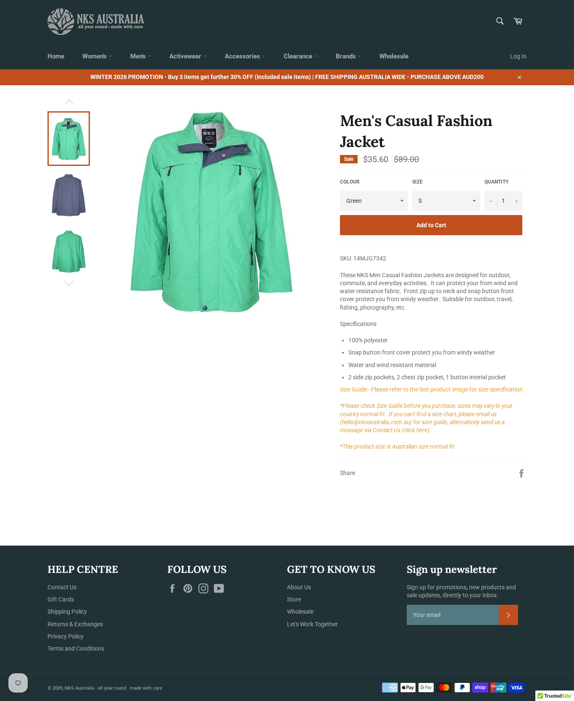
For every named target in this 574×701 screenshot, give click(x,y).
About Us (299, 587)
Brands (347, 56)
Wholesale (393, 56)
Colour (350, 182)
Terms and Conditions (75, 648)
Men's (138, 56)
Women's (95, 56)
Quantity (496, 182)
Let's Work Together (312, 624)
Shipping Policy (67, 611)
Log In (518, 56)
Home (55, 56)
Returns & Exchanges (75, 624)
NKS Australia (79, 688)
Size (417, 182)
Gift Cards (60, 599)
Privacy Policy (65, 636)
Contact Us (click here (400, 430)
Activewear (186, 56)
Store (294, 599)
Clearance (299, 56)
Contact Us (61, 587)
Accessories (243, 56)
